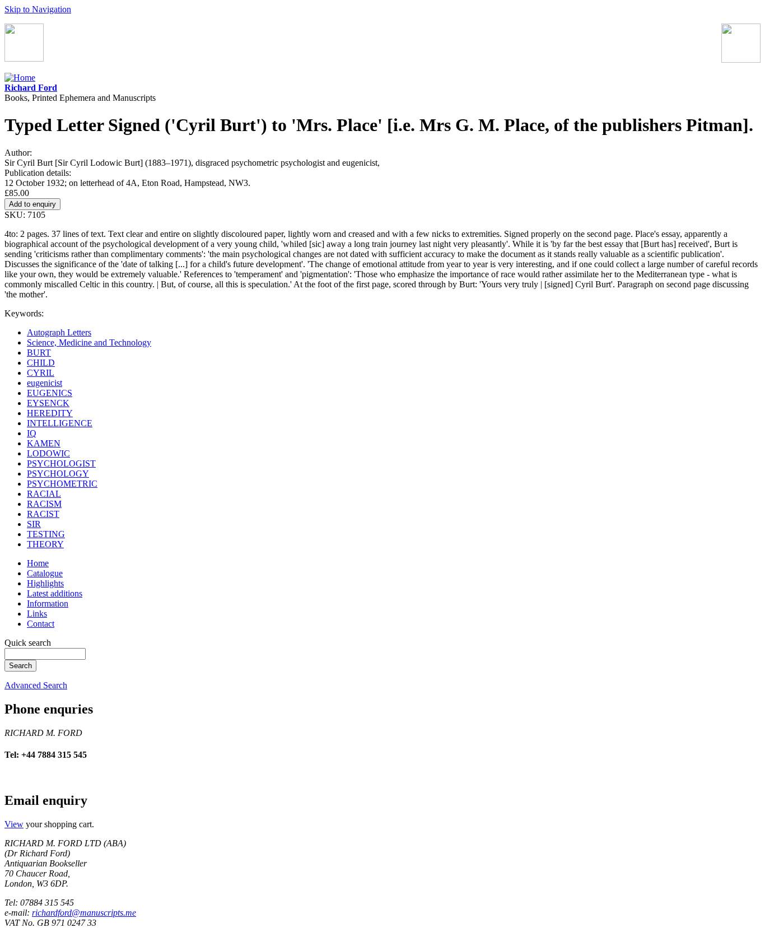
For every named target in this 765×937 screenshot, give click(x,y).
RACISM (44, 504)
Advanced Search (35, 685)
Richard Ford (30, 87)
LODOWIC (48, 453)
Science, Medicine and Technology (89, 342)
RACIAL (44, 493)
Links (37, 613)
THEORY (45, 544)
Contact (40, 623)
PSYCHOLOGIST (61, 463)
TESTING (46, 534)
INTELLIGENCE (59, 423)
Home (38, 563)
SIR (34, 524)
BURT (39, 352)
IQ (31, 433)
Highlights (45, 583)
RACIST (43, 514)
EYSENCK (48, 403)
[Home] (19, 77)
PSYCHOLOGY (58, 473)
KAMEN (43, 443)
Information (47, 603)
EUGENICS (49, 393)
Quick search (27, 642)
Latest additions (54, 593)
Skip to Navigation (37, 9)
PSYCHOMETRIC (62, 483)
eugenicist (44, 383)
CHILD (41, 362)
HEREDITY (50, 413)
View (14, 824)
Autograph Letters (59, 332)
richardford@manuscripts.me (84, 912)
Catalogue (45, 573)
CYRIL (40, 372)
